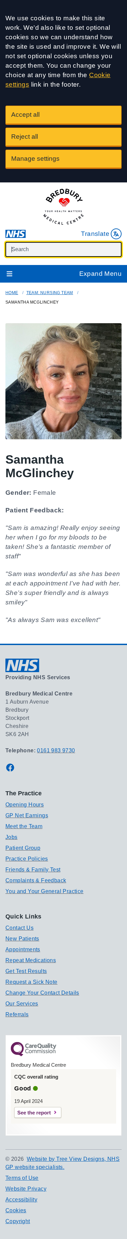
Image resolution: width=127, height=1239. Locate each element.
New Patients (22, 939)
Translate (95, 233)
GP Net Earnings (26, 815)
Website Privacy (25, 1189)
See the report (34, 1112)
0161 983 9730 (56, 750)
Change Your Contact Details (42, 993)
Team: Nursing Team (49, 292)
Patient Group (22, 848)
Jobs (11, 837)
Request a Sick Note (31, 982)
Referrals (17, 1014)
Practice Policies (26, 859)
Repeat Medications (30, 960)
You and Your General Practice (44, 891)
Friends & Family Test (32, 869)
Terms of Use (22, 1178)
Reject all (24, 136)
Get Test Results (26, 971)
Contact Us (19, 928)
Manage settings (35, 158)
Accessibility (21, 1199)
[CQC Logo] (33, 1054)
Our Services (21, 1003)
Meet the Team (23, 826)
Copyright (17, 1221)
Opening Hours (24, 804)
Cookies (15, 1210)
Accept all (25, 114)
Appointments (22, 949)
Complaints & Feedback (35, 880)
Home (11, 292)
